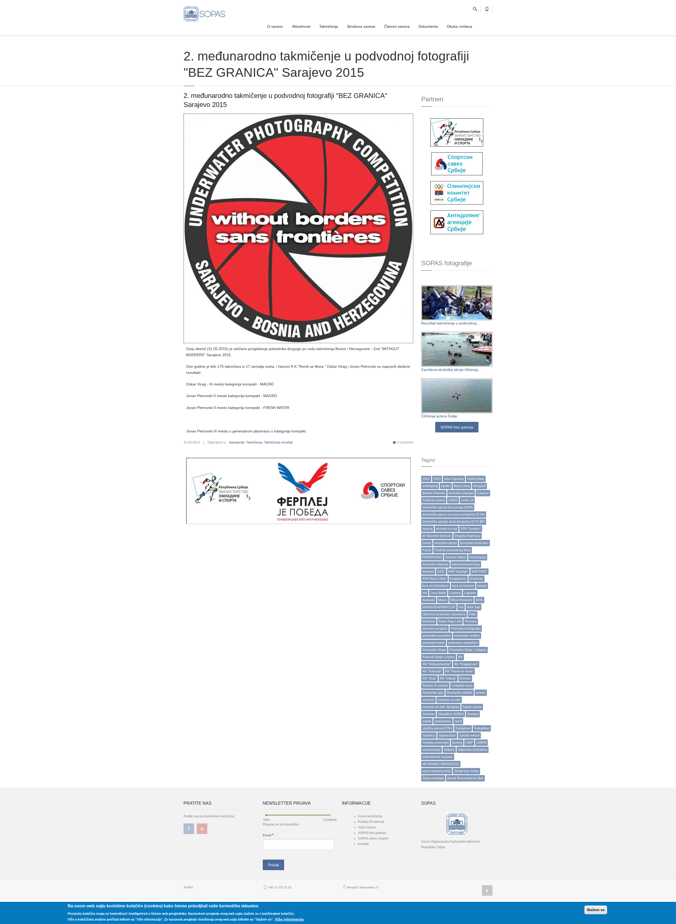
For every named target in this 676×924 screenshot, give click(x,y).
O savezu (275, 26)
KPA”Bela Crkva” (434, 579)
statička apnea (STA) (437, 728)
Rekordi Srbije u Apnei (438, 657)
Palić (472, 614)
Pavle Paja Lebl (450, 621)
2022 (426, 479)
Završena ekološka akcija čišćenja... (451, 369)
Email (268, 835)
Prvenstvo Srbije (434, 650)
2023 (437, 479)
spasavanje (443, 721)
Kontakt (363, 844)
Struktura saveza (361, 26)
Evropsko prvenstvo (474, 543)
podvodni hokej (433, 643)
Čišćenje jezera (433, 500)
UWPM (481, 742)
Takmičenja (328, 26)
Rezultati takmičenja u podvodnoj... (450, 323)
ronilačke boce (462, 685)
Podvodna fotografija (466, 628)
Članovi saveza (397, 26)
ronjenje (428, 700)
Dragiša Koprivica (467, 536)
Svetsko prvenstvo (435, 742)
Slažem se (596, 910)
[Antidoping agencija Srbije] (456, 222)
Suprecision (447, 735)
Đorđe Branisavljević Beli (465, 778)
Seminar (428, 714)
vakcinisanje (431, 750)
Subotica (428, 735)
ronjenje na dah (449, 700)
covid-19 (467, 500)
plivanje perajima (434, 628)
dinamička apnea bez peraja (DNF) (447, 507)
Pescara (471, 621)
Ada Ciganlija (454, 479)
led (424, 593)
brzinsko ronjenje (461, 493)
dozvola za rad (446, 529)
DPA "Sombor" (471, 529)
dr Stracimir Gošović (436, 536)
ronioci (481, 693)
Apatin (445, 486)
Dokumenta (428, 26)
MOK (479, 600)
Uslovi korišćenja (370, 816)
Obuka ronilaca (459, 26)
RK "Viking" (448, 678)
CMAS (453, 500)
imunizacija (478, 557)
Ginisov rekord (455, 557)
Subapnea (463, 728)
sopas (426, 721)
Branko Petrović (433, 493)
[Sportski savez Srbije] (457, 163)
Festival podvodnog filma (453, 550)
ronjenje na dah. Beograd (440, 707)
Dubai (426, 543)
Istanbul (428, 571)
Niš (461, 607)
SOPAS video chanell (373, 838)
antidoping (430, 486)
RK (460, 657)
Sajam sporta (472, 707)
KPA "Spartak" (458, 571)
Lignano (470, 593)
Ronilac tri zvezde (435, 685)
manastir (428, 600)
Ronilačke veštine (459, 693)
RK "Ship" (429, 678)
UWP (469, 742)
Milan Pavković (461, 600)
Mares (442, 600)
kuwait (482, 586)
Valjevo (449, 750)
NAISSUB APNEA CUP (438, 607)
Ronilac (465, 678)
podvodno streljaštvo (463, 643)
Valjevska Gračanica (472, 750)
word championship (436, 771)
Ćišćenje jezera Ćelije (439, 416)
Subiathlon (482, 728)
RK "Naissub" (432, 671)
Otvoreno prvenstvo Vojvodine (444, 614)
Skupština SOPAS (451, 714)
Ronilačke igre (432, 693)
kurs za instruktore (435, 586)
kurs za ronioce (463, 586)
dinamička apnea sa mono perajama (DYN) (453, 514)
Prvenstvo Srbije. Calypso (467, 650)
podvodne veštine (467, 636)
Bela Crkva (462, 486)
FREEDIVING (432, 557)
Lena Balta (438, 593)
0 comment (405, 442)
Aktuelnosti (301, 26)
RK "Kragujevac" (466, 664)
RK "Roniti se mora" (459, 671)
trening (457, 742)
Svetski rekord (469, 735)
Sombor (472, 714)
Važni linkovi (367, 827)
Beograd (479, 486)
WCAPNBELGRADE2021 (440, 764)
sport (458, 721)
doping (427, 529)
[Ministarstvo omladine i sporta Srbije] (456, 132)
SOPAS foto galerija (456, 427)
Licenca (455, 593)
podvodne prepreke (436, 636)
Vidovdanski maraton (437, 757)
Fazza (426, 550)
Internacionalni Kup (466, 564)
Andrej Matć (475, 479)
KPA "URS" (479, 571)
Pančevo (428, 621)
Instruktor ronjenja (435, 564)
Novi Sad (473, 607)
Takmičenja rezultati (278, 442)
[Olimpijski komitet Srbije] (456, 193)
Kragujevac (458, 579)
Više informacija (289, 919)
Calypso (483, 493)
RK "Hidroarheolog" (436, 664)
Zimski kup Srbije (466, 771)
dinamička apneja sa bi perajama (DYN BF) (453, 522)
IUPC (441, 571)
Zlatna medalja (433, 778)
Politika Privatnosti (371, 822)
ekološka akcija (446, 543)
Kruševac (476, 579)
